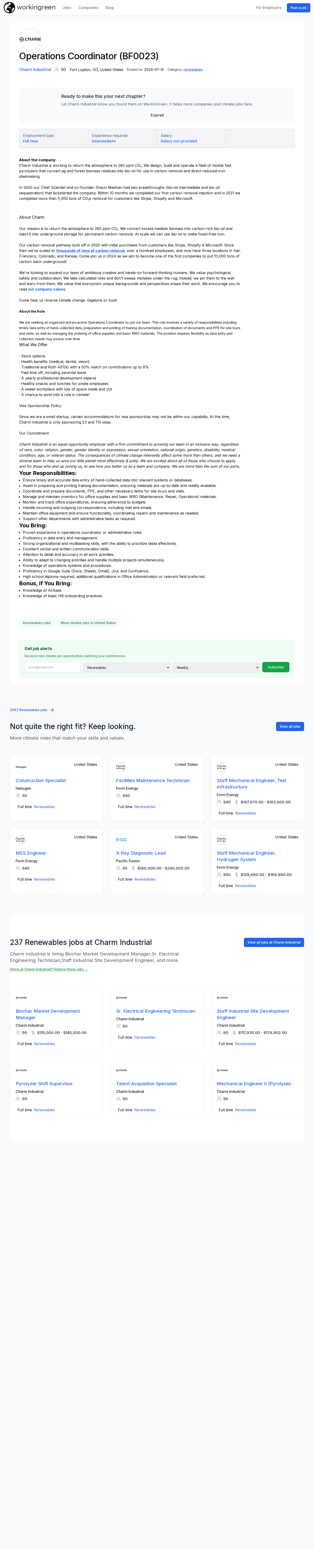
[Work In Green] (29, 7)
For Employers (268, 7)
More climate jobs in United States (88, 623)
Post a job (299, 8)
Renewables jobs (37, 623)
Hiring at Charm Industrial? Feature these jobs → (49, 969)
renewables (193, 69)
